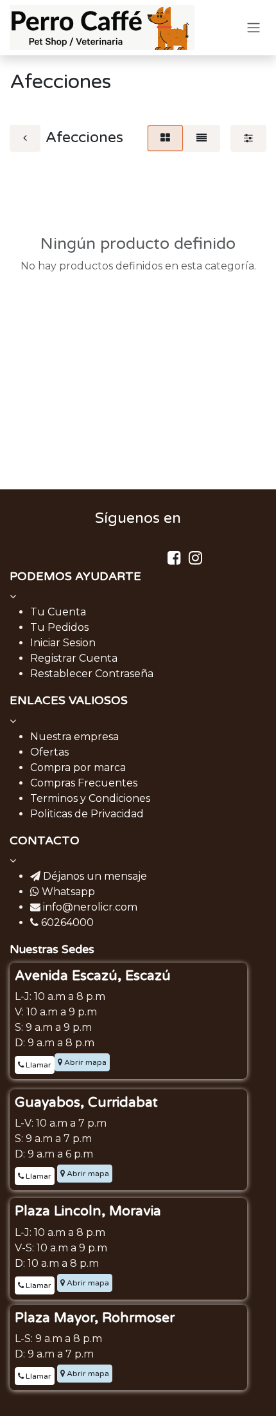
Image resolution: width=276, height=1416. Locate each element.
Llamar (37, 1064)
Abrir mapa (84, 1062)
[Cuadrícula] (165, 138)
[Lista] (201, 138)
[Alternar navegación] (253, 28)
